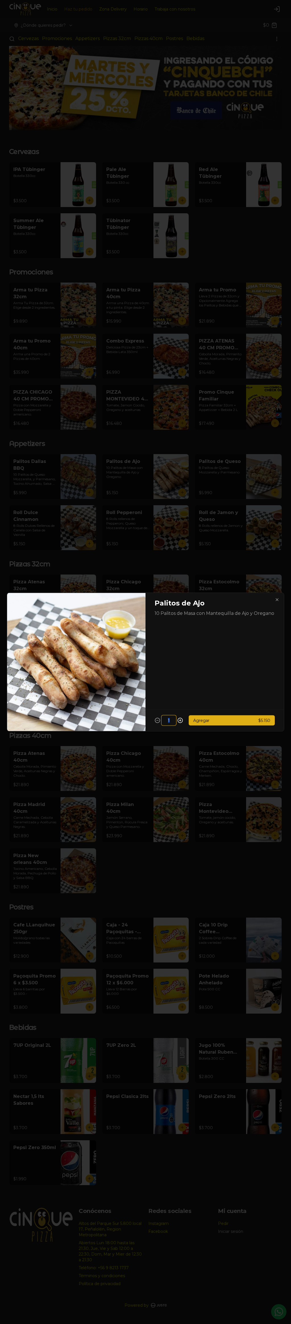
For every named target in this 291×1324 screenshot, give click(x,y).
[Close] (277, 600)
